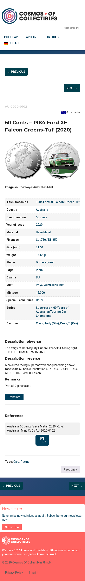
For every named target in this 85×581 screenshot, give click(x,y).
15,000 (40, 292)
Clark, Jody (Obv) (47, 323)
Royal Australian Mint (50, 285)
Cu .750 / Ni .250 (46, 239)
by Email (50, 554)
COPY (42, 442)
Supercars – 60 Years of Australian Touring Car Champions (52, 311)
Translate (14, 397)
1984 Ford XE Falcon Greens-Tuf (58, 202)
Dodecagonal (45, 262)
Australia (73, 112)
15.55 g (41, 255)
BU (38, 277)
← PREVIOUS (16, 71)
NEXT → (72, 88)
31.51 (39, 247)
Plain (39, 270)
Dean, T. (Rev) (69, 323)
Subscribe (12, 527)
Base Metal (43, 232)
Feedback (70, 469)
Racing (25, 461)
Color (40, 300)
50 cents (41, 217)
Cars (16, 461)
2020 (39, 224)
